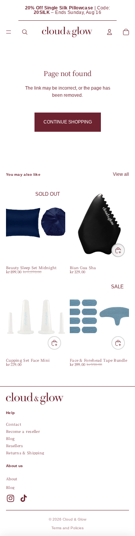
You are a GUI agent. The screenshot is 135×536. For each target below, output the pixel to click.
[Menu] (8, 32)
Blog (10, 438)
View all (121, 174)
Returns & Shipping (25, 452)
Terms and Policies (67, 528)
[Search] (24, 32)
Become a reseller (23, 431)
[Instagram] (10, 497)
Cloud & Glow (74, 519)
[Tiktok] (23, 497)
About (12, 478)
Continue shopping (68, 122)
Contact (13, 424)
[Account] (109, 32)
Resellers (14, 445)
